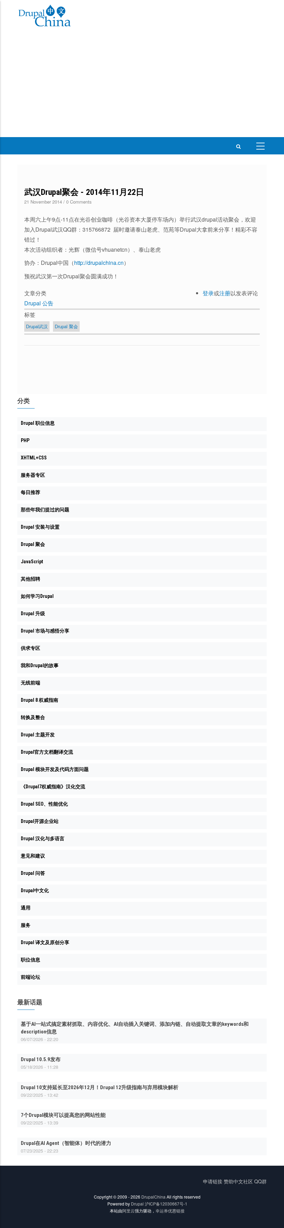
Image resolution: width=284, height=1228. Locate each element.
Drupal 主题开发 (38, 734)
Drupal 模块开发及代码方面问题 (55, 769)
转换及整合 (33, 717)
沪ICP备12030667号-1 (166, 1204)
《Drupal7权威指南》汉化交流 (53, 786)
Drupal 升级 (33, 613)
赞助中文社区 (238, 1181)
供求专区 (30, 648)
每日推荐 (30, 492)
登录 (208, 293)
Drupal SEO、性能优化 (44, 804)
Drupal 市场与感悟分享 (45, 631)
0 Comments (79, 201)
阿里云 (128, 1210)
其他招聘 (30, 579)
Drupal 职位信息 (38, 423)
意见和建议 (33, 856)
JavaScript (32, 561)
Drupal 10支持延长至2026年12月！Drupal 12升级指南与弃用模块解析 (99, 1087)
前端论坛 (30, 977)
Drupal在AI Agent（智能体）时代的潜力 (66, 1143)
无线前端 (30, 682)
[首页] (44, 16)
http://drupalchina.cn (99, 263)
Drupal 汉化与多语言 (42, 838)
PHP (25, 440)
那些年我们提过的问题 (45, 509)
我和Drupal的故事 (40, 665)
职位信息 (30, 959)
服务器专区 (33, 475)
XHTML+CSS (34, 457)
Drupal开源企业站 (40, 821)
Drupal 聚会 (66, 326)
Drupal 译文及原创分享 (45, 942)
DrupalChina (153, 1197)
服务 (25, 925)
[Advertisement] (142, 85)
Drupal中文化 (35, 890)
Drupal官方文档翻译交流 (47, 752)
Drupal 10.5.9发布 (41, 1059)
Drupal (137, 1204)
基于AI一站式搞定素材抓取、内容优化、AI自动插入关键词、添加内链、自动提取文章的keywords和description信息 (135, 1028)
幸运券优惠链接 (170, 1210)
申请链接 (212, 1181)
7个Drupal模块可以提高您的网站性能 (63, 1115)
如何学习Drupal (37, 596)
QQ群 (260, 1181)
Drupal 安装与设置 (40, 527)
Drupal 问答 (33, 873)
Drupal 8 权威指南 (39, 700)
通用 (25, 908)
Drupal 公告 (38, 303)
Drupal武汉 (37, 326)
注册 (224, 293)
